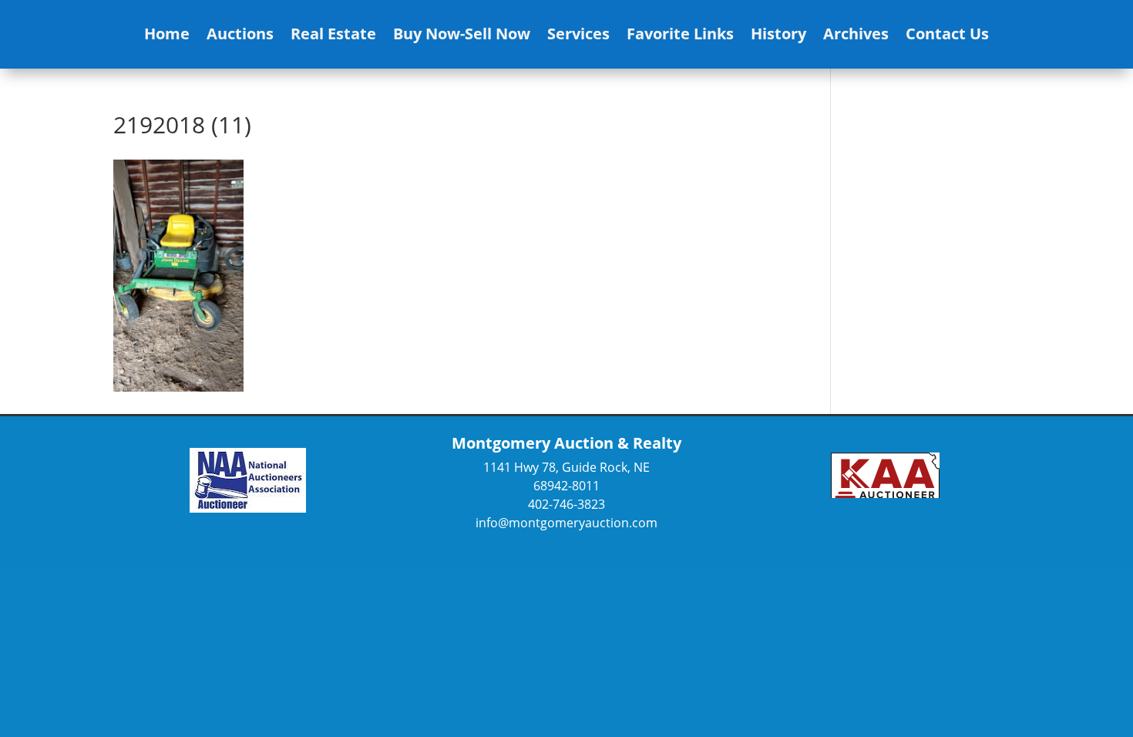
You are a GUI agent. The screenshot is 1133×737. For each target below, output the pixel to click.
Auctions (240, 36)
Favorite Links (680, 36)
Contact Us (947, 36)
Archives (856, 36)
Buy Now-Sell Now (461, 36)
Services (578, 36)
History (778, 36)
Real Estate (333, 36)
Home (167, 36)
